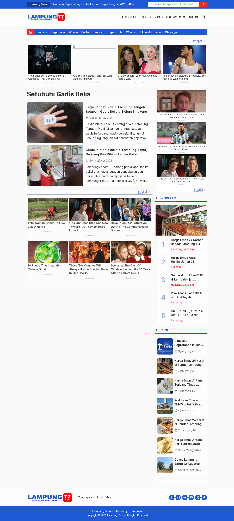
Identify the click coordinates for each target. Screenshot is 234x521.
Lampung (188, 249)
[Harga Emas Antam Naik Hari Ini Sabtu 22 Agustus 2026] (165, 445)
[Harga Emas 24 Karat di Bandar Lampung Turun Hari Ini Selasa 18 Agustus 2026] (181, 220)
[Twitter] (198, 497)
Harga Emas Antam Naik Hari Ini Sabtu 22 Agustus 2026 (189, 444)
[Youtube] (191, 497)
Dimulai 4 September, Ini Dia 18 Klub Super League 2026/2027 (93, 4)
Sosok (146, 17)
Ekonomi (98, 32)
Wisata (73, 32)
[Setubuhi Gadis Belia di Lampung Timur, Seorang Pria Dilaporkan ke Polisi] (55, 165)
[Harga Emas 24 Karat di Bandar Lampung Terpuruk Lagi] (165, 366)
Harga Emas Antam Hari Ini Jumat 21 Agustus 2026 (184, 262)
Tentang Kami (86, 497)
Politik (85, 32)
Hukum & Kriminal (150, 32)
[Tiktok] (204, 497)
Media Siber (104, 497)
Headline (41, 32)
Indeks (193, 17)
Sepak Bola (115, 32)
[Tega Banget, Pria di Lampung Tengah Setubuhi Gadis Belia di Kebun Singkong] (55, 122)
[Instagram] (178, 497)
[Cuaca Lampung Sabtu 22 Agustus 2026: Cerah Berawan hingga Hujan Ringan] (165, 465)
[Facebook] (172, 497)
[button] (203, 4)
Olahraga (171, 32)
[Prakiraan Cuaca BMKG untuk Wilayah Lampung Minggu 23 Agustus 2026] (165, 406)
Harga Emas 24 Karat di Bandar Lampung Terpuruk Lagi (189, 365)
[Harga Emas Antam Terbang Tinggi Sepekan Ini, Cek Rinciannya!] (165, 386)
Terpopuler (130, 17)
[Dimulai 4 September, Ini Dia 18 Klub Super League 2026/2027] (165, 346)
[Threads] (185, 497)
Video (159, 17)
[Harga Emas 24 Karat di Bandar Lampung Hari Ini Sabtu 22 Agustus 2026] (165, 425)
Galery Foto (175, 17)
